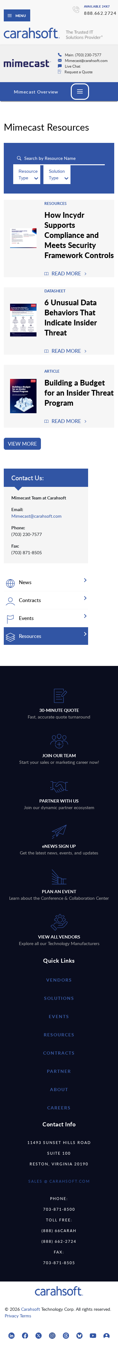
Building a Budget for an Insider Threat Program (79, 392)
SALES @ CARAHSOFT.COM (59, 1181)
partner (59, 1071)
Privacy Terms (18, 1316)
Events (59, 1016)
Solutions (59, 998)
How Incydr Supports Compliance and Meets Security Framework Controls (79, 234)
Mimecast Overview (36, 92)
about (59, 1089)
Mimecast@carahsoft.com (36, 516)
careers (59, 1108)
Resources (59, 1035)
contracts (59, 1053)
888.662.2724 (100, 13)
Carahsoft (30, 1309)
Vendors (59, 980)
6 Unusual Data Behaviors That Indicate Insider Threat (70, 317)
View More (22, 443)
